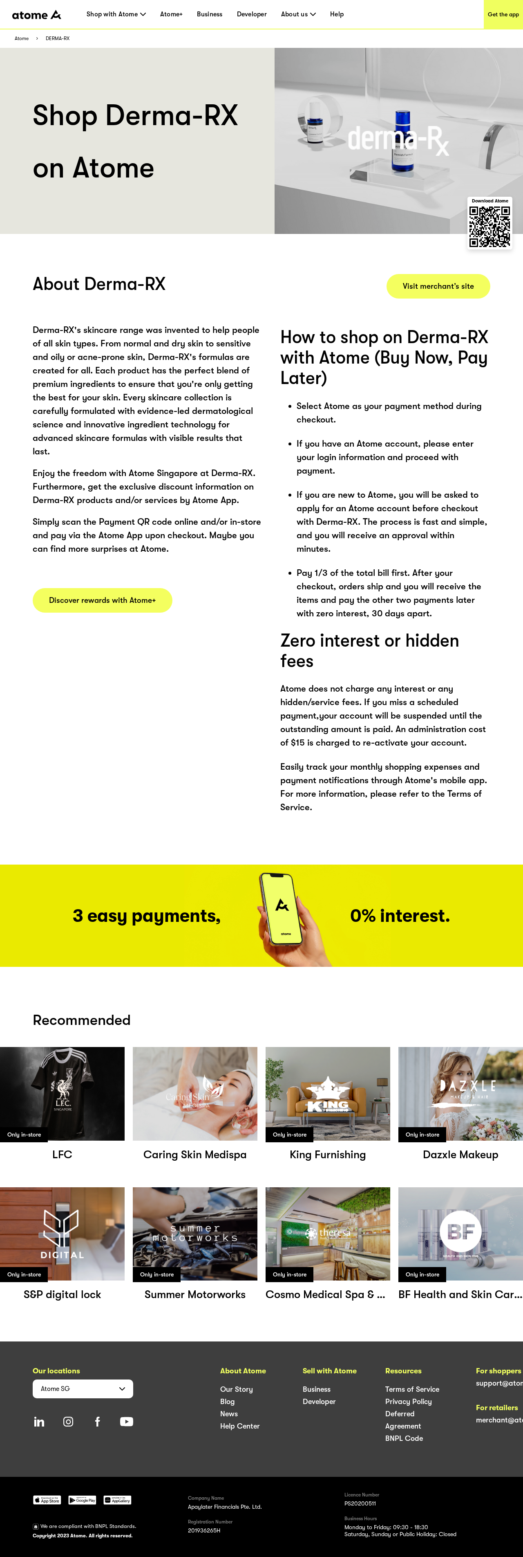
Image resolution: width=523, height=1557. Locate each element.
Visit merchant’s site (438, 286)
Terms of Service (412, 1389)
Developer (252, 14)
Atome (22, 38)
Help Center (240, 1426)
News (229, 1414)
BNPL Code (404, 1438)
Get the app (503, 14)
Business (209, 14)
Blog (227, 1401)
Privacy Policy (408, 1401)
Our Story (236, 1389)
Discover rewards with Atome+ (102, 600)
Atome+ (171, 14)
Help (337, 14)
